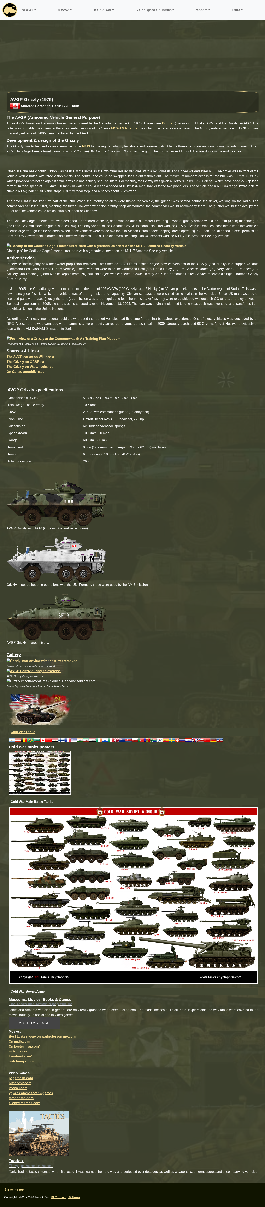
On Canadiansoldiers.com (27, 372)
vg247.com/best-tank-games (31, 1093)
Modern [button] (202, 10)
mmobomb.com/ (21, 1098)
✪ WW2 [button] (63, 10)
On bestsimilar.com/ (24, 1046)
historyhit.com (20, 1083)
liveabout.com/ (20, 1056)
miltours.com (19, 1051)
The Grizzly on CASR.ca (25, 362)
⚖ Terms (74, 1197)
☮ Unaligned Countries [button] (153, 10)
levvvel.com (18, 1088)
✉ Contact (58, 1197)
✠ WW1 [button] (28, 10)
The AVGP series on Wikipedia (30, 357)
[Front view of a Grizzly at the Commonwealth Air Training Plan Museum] (63, 338)
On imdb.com (19, 1041)
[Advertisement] (132, 58)
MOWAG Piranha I (125, 128)
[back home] (9, 10)
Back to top (14, 1189)
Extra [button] (236, 10)
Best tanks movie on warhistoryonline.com (42, 1036)
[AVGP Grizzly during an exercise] (34, 671)
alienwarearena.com (24, 1103)
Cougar (168, 123)
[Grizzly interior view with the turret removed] (42, 660)
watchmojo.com (21, 1061)
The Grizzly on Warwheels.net (30, 367)
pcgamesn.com (21, 1078)
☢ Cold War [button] (102, 10)
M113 (86, 146)
